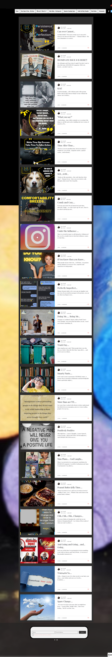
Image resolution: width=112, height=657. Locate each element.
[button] (77, 20)
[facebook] (109, 11)
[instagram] (57, 640)
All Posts (23, 20)
